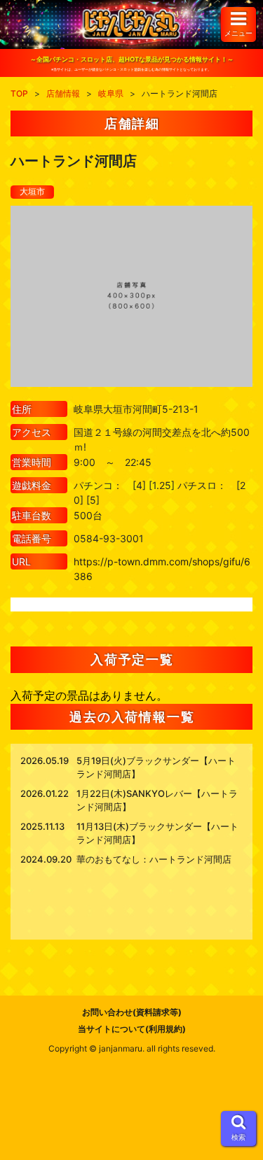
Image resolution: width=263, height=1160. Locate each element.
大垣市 (32, 191)
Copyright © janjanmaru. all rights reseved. (131, 1048)
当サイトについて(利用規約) (132, 1029)
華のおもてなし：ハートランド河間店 (153, 859)
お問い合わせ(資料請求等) (132, 1012)
